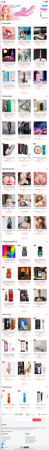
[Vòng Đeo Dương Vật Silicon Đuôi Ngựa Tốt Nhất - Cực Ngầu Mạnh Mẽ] (24, 106)
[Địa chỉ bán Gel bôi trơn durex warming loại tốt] (8, 396)
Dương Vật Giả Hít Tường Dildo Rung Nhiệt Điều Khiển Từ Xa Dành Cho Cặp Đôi (24, 86)
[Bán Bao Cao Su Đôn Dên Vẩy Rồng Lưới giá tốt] (24, 368)
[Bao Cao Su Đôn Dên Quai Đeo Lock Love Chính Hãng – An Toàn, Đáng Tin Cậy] (8, 324)
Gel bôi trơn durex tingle (24, 404)
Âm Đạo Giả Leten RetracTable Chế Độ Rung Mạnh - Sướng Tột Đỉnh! (40, 115)
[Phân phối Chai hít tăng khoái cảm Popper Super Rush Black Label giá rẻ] (24, 251)
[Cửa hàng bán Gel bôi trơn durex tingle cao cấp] (24, 396)
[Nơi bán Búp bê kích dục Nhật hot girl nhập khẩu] (24, 222)
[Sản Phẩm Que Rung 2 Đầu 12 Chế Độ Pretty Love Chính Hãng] (40, 77)
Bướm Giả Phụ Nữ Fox (9, 135)
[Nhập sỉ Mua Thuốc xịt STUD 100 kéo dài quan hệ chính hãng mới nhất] (40, 273)
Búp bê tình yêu (8, 169)
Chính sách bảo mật (6, 439)
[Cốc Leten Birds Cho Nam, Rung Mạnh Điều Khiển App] (8, 106)
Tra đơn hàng (37, 419)
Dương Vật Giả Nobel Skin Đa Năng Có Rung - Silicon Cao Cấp (40, 42)
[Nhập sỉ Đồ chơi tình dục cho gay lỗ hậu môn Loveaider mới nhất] (40, 149)
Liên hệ (3, 442)
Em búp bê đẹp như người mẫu (40, 208)
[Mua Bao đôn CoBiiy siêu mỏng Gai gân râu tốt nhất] (40, 346)
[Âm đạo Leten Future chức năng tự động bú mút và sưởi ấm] (24, 128)
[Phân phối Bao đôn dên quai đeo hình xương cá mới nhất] (40, 324)
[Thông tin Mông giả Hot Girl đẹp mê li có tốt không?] (40, 178)
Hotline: (7, 431)
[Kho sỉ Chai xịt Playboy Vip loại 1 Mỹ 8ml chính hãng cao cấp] (40, 295)
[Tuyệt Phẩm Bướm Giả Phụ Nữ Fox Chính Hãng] (8, 128)
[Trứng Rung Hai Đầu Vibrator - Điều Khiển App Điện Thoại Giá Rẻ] (8, 33)
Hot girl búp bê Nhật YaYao (24, 208)
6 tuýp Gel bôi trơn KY (40, 404)
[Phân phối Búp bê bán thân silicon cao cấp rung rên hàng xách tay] (40, 222)
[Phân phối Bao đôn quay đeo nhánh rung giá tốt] (8, 368)
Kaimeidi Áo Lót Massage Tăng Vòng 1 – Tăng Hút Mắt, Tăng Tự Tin (24, 42)
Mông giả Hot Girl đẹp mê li (40, 186)
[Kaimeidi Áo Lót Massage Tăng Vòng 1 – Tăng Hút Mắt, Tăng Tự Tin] (24, 33)
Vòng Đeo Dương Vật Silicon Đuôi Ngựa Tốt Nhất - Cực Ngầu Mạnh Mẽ (24, 115)
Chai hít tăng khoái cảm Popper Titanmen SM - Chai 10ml (40, 260)
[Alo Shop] (5, 2)
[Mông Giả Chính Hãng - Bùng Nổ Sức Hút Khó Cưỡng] (8, 178)
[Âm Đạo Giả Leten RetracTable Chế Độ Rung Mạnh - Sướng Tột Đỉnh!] (40, 106)
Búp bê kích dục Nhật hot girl (24, 230)
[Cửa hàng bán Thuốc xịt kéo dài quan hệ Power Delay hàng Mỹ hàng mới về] (8, 295)
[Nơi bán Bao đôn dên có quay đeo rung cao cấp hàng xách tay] (24, 346)
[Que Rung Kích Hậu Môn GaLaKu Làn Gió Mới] (40, 55)
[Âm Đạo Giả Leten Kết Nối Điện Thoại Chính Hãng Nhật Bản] (24, 149)
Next (47, 396)
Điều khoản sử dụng (6, 437)
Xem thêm (25, 92)
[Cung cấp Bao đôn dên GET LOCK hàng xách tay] (40, 368)
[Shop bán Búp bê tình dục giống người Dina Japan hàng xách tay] (8, 222)
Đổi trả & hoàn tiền (29, 442)
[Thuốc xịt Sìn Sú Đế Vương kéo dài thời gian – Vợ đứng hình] (24, 273)
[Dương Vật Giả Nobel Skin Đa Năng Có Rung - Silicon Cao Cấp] (40, 33)
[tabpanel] (24, 12)
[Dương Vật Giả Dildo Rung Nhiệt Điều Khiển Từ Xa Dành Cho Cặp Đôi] (24, 77)
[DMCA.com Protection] (24, 447)
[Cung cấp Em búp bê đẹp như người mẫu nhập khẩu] (40, 200)
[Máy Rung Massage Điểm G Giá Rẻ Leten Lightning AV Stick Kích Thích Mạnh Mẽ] (24, 55)
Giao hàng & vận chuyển (31, 437)
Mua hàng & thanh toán (30, 439)
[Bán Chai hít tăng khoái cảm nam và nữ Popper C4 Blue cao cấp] (8, 251)
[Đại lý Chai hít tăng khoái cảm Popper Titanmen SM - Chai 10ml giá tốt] (40, 251)
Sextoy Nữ (6, 23)
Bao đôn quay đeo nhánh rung (9, 375)
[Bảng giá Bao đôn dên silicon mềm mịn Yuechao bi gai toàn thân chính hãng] (8, 346)
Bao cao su (7, 314)
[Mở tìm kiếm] (44, 2)
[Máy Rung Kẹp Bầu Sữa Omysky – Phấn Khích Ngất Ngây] (8, 55)
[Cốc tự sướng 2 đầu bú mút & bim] (40, 128)
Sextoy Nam (7, 96)
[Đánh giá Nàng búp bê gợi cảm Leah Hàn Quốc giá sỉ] (8, 200)
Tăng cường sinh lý (10, 242)
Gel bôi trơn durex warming (9, 404)
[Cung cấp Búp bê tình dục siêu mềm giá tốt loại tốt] (24, 178)
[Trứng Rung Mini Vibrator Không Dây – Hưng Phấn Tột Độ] (8, 77)
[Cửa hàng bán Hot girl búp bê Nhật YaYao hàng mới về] (24, 200)
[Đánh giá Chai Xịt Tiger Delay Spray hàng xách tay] (24, 295)
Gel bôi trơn (7, 387)
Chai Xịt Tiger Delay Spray (24, 303)
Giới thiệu (4, 440)
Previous (2, 396)
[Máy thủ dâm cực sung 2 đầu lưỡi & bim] (8, 149)
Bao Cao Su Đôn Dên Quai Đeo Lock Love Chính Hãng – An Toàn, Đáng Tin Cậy (9, 333)
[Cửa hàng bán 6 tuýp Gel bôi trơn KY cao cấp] (40, 396)
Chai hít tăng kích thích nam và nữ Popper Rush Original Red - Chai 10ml (8, 282)
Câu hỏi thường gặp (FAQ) (31, 440)
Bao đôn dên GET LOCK (40, 375)
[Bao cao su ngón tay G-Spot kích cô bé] (24, 324)
